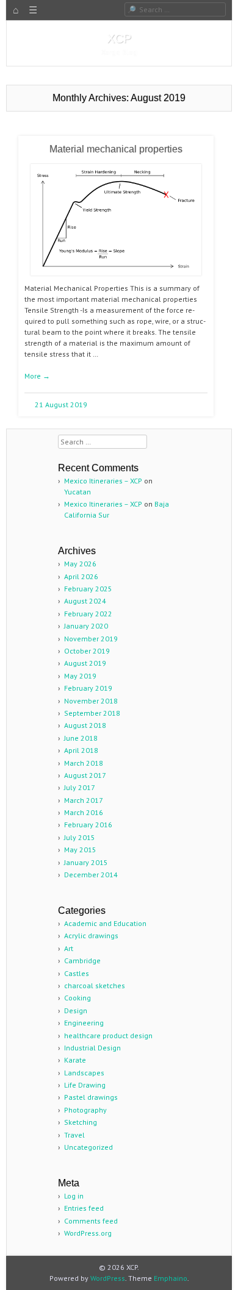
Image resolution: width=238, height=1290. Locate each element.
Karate (75, 1059)
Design (75, 1010)
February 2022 (88, 613)
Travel (74, 1134)
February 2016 (88, 824)
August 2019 (85, 663)
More (37, 375)
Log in (74, 1195)
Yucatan (77, 491)
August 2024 (85, 600)
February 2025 (88, 588)
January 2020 (86, 625)
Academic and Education (105, 923)
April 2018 (81, 750)
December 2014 (91, 874)
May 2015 (80, 849)
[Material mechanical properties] (116, 280)
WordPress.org (88, 1233)
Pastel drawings (91, 1097)
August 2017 (85, 775)
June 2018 (81, 738)
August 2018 (85, 725)
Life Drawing (85, 1084)
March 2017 (83, 800)
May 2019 (80, 675)
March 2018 (83, 763)
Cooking (77, 997)
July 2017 (79, 787)
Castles (76, 973)
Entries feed (84, 1208)
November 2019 (91, 638)
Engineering (84, 1022)
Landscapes (84, 1072)
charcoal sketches (94, 985)
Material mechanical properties (115, 149)
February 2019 (88, 688)
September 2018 (92, 713)
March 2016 (83, 812)
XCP (119, 38)
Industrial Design (92, 1047)
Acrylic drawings (91, 935)
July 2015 (79, 837)
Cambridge (82, 960)
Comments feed (91, 1220)
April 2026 (81, 576)
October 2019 (87, 650)
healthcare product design (108, 1035)
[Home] (16, 10)
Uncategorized (88, 1147)
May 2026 (80, 563)
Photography (85, 1109)
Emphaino (170, 1278)
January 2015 (86, 862)
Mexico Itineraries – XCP (103, 480)
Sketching (80, 1122)
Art (68, 948)
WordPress (107, 1278)
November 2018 (91, 700)
